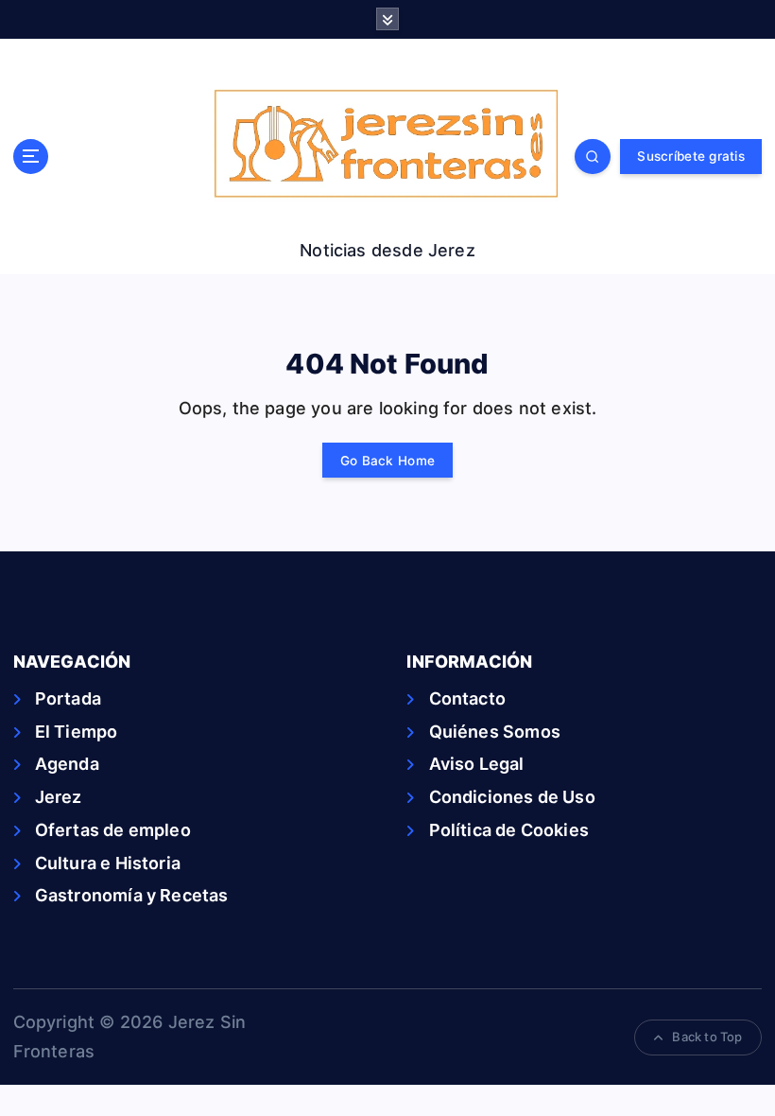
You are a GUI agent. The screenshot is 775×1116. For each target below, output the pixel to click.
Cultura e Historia (108, 863)
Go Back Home (387, 460)
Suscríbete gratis (690, 156)
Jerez (58, 797)
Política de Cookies (509, 830)
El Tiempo (76, 731)
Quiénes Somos (494, 731)
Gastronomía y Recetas (132, 895)
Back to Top (707, 1036)
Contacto (467, 698)
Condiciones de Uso (511, 797)
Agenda (67, 764)
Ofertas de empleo (113, 830)
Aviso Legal (476, 764)
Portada (68, 698)
